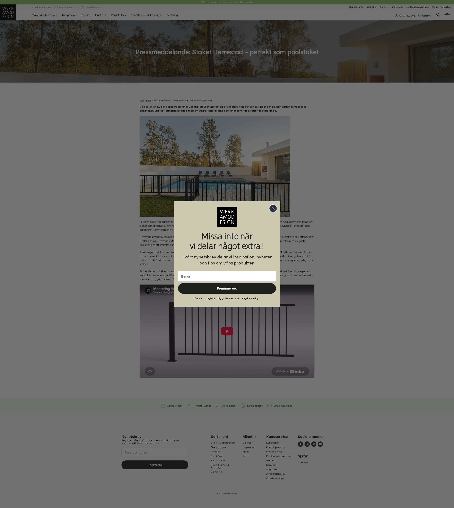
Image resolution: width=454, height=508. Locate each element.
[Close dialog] (273, 208)
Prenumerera (227, 288)
